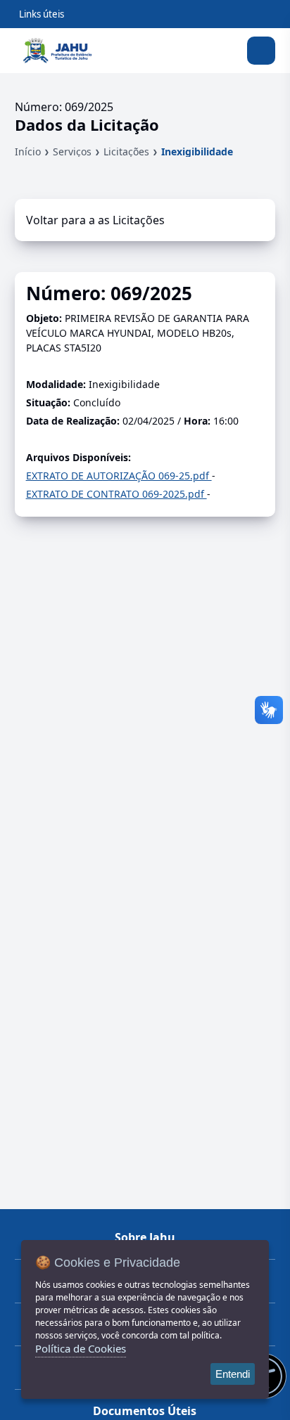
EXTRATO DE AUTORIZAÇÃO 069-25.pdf (119, 475)
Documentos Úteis (144, 1411)
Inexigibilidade (197, 151)
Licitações (126, 151)
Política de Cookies (80, 1348)
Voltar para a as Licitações (95, 220)
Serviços (72, 151)
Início (28, 151)
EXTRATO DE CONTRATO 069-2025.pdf (116, 494)
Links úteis (41, 14)
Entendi (232, 1374)
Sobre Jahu (145, 1237)
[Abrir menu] (261, 51)
